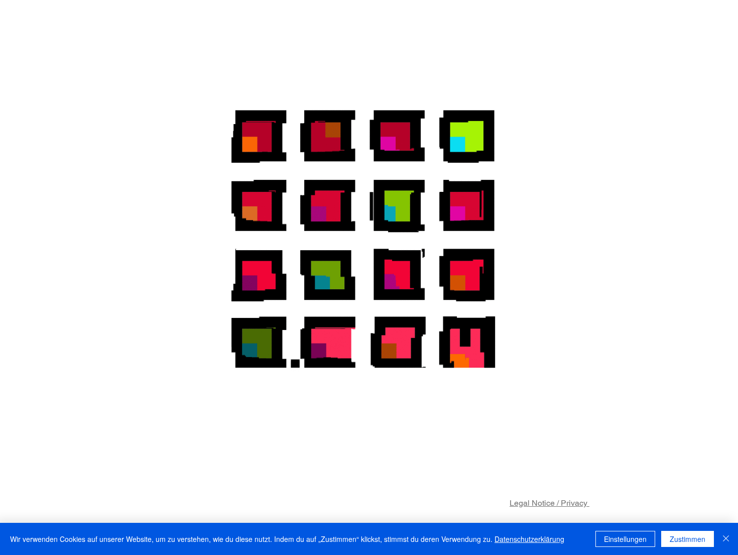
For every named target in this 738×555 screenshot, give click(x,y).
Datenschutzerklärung (529, 539)
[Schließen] (726, 539)
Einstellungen (625, 539)
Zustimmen (687, 539)
